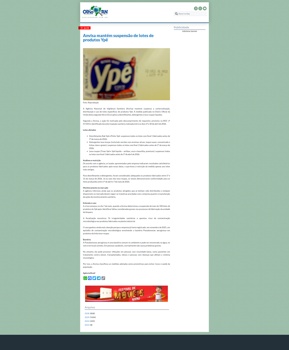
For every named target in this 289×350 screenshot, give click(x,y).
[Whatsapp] (200, 8)
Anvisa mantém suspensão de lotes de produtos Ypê (118, 37)
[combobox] (190, 14)
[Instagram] (196, 8)
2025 (87, 317)
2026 (87, 313)
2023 (87, 325)
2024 (87, 321)
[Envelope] (205, 8)
